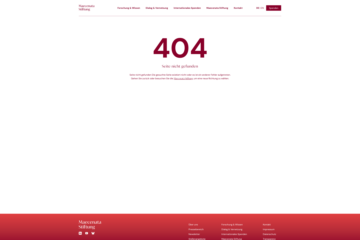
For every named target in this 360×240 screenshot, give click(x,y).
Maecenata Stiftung (217, 8)
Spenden (273, 8)
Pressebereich (196, 229)
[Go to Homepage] (128, 224)
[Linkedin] (80, 233)
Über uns (193, 224)
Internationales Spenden (187, 8)
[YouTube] (86, 233)
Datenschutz (269, 234)
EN (262, 8)
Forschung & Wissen (128, 8)
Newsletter (194, 234)
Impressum (268, 229)
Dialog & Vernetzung (157, 8)
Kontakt (238, 8)
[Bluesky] (93, 233)
